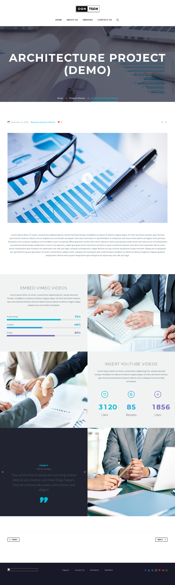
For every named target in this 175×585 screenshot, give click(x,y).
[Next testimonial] (85, 472)
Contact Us (105, 20)
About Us (72, 20)
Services (88, 20)
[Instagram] (156, 570)
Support (65, 570)
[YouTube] (163, 570)
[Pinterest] (159, 570)
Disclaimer (94, 570)
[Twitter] (152, 570)
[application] (87, 178)
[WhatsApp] (167, 570)
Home (58, 20)
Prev (14, 539)
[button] (87, 178)
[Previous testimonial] (2, 472)
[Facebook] (145, 570)
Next (160, 539)
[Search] (117, 20)
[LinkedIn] (149, 570)
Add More (109, 570)
